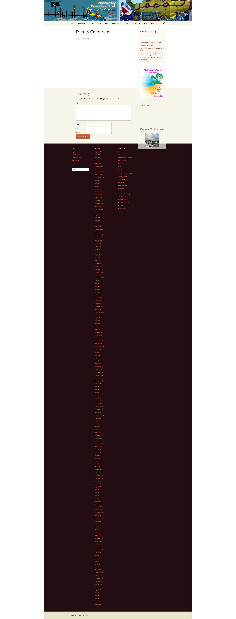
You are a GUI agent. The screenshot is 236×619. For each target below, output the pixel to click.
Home (71, 23)
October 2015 (98, 515)
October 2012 (98, 584)
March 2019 (98, 398)
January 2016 (98, 507)
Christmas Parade (122, 163)
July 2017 (97, 455)
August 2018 (98, 418)
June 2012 (97, 595)
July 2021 (97, 318)
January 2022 (98, 301)
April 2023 (97, 258)
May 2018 (97, 426)
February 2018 (99, 435)
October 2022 (98, 275)
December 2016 (99, 475)
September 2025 (99, 177)
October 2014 (98, 547)
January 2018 (98, 438)
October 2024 (98, 206)
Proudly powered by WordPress (79, 615)
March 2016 (98, 501)
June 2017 (97, 458)
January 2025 (98, 197)
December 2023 (99, 235)
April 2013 (97, 567)
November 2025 (99, 172)
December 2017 (99, 441)
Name (78, 124)
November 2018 (99, 409)
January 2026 (98, 169)
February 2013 (99, 572)
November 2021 (99, 306)
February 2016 (99, 504)
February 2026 (99, 166)
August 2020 (98, 349)
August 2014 (98, 552)
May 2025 (97, 186)
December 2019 (99, 372)
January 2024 (98, 232)
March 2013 (98, 570)
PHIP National (136, 23)
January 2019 (98, 404)
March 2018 (98, 432)
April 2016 (97, 498)
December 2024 (99, 200)
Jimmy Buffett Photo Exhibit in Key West (151, 42)
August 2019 (98, 384)
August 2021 (98, 315)
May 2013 (97, 564)
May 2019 (97, 392)
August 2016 (98, 487)
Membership (115, 23)
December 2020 (99, 338)
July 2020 (97, 352)
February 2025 (99, 195)
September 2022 (99, 278)
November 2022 (99, 272)
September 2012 (99, 587)
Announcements (122, 152)
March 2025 (98, 192)
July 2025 (97, 180)
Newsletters (81, 23)
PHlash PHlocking (122, 185)
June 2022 (97, 286)
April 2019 (97, 395)
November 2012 (99, 581)
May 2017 (97, 461)
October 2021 (98, 309)
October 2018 (98, 412)
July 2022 (97, 283)
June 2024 (97, 217)
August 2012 (98, 590)
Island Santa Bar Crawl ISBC (125, 174)
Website (78, 132)
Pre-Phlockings (122, 205)
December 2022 (99, 269)
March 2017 (98, 467)
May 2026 (97, 157)
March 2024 (98, 226)
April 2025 (97, 189)
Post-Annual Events (123, 191)
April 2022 (97, 292)
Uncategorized (122, 208)
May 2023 (97, 255)
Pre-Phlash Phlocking (123, 202)
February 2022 (99, 298)
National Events (122, 179)
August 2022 (98, 280)
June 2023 (97, 252)
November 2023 (99, 238)
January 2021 (98, 335)
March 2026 (98, 163)
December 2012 (99, 578)
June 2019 (97, 389)
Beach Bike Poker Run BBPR (125, 157)
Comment (79, 103)
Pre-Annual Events (123, 199)
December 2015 (99, 509)
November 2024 (99, 203)
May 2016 (97, 495)
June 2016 (97, 492)
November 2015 (99, 512)
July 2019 (97, 386)
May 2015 (97, 530)
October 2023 (98, 240)
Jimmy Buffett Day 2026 (146, 45)
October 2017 (98, 447)
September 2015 (99, 518)
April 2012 (97, 601)
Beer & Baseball (122, 160)
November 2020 (99, 341)
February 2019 (99, 401)
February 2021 (99, 332)
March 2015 (98, 535)
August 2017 (98, 452)
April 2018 (97, 429)
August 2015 (98, 521)
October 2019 (98, 378)
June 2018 (97, 424)
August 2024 (98, 212)
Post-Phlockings (122, 197)
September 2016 (99, 484)
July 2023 (97, 249)
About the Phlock (103, 23)
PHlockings (121, 188)
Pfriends (125, 23)
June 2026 (97, 155)
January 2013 (98, 575)
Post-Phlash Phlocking (124, 194)
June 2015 (97, 527)
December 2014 (99, 544)
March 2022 (98, 295)
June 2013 (97, 561)
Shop (145, 23)
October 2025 (98, 175)
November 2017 (99, 444)
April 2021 (97, 326)
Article (119, 155)
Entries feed (75, 155)
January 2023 (98, 266)
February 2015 (99, 538)
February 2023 (99, 263)
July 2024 (97, 215)
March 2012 (98, 604)
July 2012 (97, 593)
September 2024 (99, 209)
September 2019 (99, 381)
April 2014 (97, 558)
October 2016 (98, 481)
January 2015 (98, 541)
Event (119, 166)
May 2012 (97, 598)
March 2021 (98, 329)
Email (78, 128)
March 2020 (98, 363)
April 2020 (97, 361)
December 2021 (99, 303)
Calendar (91, 23)
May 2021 (97, 323)
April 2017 (97, 464)
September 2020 (99, 346)
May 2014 (97, 555)
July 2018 (97, 421)
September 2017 (99, 449)
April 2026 (97, 160)
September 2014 (99, 550)
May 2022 (97, 289)
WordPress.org (76, 160)
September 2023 (99, 243)
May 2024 (97, 220)
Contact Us (154, 23)
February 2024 (99, 229)
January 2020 (98, 369)
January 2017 (98, 472)
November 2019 (99, 375)
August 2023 (98, 246)
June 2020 (97, 355)
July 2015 (97, 524)
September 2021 (99, 312)
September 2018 (99, 415)
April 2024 (97, 223)
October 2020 (98, 343)
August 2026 (98, 152)
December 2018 (99, 406)
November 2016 (99, 478)
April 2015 (97, 532)
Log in (73, 152)
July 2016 (97, 489)
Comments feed (76, 157)
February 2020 (99, 366)
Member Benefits (122, 176)
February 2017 (99, 469)
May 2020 (97, 358)
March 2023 (98, 260)
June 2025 (97, 183)
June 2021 (97, 321)
